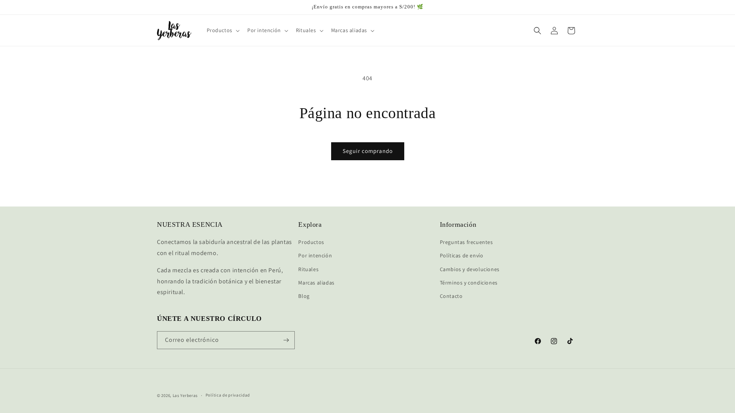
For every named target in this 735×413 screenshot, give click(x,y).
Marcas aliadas (316, 282)
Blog (303, 296)
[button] (222, 30)
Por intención (315, 255)
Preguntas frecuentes (466, 242)
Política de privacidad (228, 395)
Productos (311, 242)
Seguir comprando (368, 150)
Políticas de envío (461, 255)
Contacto (451, 296)
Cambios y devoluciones (470, 269)
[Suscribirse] (286, 340)
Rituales (308, 269)
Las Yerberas (185, 395)
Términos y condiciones (469, 282)
